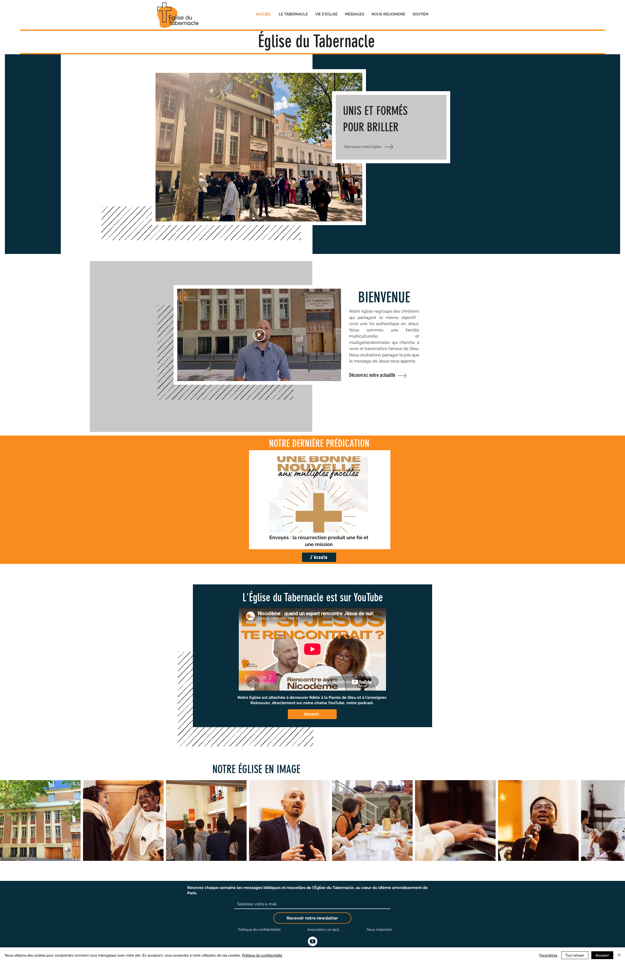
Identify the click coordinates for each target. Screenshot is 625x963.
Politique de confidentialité (262, 955)
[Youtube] (312, 941)
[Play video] (259, 335)
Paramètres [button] (548, 955)
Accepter (602, 955)
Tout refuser (574, 955)
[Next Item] (616, 820)
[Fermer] (619, 955)
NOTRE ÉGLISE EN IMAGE (256, 769)
